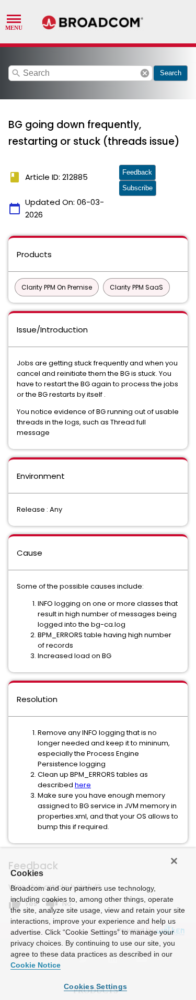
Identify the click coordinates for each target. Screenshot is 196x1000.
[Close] (174, 861)
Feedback (137, 172)
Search (170, 73)
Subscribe (137, 188)
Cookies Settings (95, 986)
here (83, 785)
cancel (145, 73)
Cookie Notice (35, 965)
